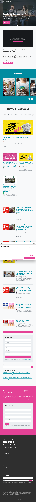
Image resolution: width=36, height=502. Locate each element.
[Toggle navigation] (34, 1)
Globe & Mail (14, 372)
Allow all (29, 258)
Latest (5, 114)
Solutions (4, 461)
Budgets (10, 114)
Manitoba (23, 380)
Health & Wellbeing (27, 114)
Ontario (24, 375)
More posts (18, 332)
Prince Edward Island (11, 380)
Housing (20, 114)
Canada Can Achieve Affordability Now (16, 138)
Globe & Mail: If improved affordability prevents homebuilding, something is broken (24, 210)
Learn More (6, 22)
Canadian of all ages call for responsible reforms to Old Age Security (24, 273)
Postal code (7, 415)
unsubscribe (9, 359)
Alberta (29, 377)
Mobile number (21, 411)
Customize (17, 258)
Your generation (8, 352)
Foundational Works (18, 375)
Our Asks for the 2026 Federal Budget (22, 320)
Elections (15, 114)
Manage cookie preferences (18, 41)
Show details (31, 255)
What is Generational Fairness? (8, 455)
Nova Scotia (18, 380)
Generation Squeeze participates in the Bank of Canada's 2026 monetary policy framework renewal (10, 164)
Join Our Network (8, 62)
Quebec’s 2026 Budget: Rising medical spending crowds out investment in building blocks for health (23, 305)
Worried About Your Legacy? (8, 459)
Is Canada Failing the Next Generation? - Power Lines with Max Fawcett (26, 164)
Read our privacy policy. (28, 359)
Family (14, 377)
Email (6, 411)
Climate (18, 377)
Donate (4, 471)
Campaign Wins (24, 377)
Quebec (4, 380)
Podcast (27, 372)
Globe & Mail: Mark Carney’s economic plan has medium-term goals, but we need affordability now (24, 227)
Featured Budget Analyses (7, 377)
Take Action (5, 469)
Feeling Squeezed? (6, 457)
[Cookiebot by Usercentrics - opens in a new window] (31, 243)
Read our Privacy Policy (18, 499)
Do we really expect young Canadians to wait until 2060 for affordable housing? (24, 289)
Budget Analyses (21, 372)
